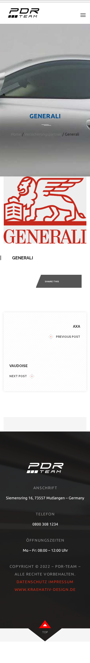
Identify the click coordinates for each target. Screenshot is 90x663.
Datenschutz (32, 582)
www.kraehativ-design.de (45, 589)
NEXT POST (18, 376)
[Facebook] (66, 281)
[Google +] (80, 281)
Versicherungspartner (42, 134)
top (45, 632)
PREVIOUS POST (68, 336)
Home (16, 134)
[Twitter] (73, 281)
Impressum (60, 582)
